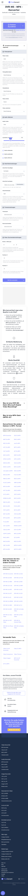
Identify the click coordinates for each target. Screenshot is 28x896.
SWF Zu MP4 (6, 545)
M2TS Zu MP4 (17, 549)
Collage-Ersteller (5, 837)
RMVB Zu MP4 (18, 526)
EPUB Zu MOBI (4, 798)
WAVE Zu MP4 (7, 467)
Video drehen (6, 98)
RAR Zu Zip (4, 808)
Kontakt (3, 874)
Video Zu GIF (4, 750)
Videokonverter (4, 755)
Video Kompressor (8, 654)
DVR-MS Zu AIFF (7, 593)
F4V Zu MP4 (17, 506)
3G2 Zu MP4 (17, 522)
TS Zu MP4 (6, 522)
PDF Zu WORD (4, 793)
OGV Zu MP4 (17, 490)
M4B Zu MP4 (6, 463)
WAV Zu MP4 (17, 478)
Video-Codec (6, 55)
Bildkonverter (4, 786)
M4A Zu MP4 (6, 475)
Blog (2, 864)
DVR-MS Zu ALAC (7, 585)
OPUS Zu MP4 (7, 459)
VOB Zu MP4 (6, 529)
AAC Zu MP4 (17, 486)
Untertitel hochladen (7, 181)
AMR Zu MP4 (17, 482)
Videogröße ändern (7, 72)
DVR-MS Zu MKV (18, 601)
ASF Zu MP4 (6, 526)
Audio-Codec (6, 121)
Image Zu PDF (4, 784)
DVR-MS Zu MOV (7, 609)
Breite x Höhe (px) (7, 241)
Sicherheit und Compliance (7, 872)
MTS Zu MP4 (6, 549)
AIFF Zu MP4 (6, 490)
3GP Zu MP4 (17, 494)
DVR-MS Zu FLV (18, 605)
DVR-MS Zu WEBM (8, 601)
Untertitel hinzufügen (8, 168)
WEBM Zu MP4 (7, 498)
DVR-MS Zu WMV (7, 605)
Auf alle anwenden (12, 280)
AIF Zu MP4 (17, 451)
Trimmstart (5, 211)
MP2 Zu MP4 (17, 467)
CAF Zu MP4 (6, 451)
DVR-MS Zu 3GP (18, 597)
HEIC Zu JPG (4, 781)
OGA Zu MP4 (17, 463)
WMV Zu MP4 (6, 502)
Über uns (3, 863)
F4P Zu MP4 (6, 510)
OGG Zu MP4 (17, 471)
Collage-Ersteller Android (7, 851)
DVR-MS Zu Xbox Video (7, 615)
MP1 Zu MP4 (17, 447)
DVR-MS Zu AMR (18, 585)
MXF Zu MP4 (6, 514)
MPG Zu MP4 (17, 533)
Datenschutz (4, 869)
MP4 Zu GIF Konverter (17, 659)
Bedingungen (4, 870)
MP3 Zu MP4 (6, 486)
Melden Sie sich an (20, 30)
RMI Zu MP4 (17, 439)
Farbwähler (3, 844)
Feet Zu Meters (4, 827)
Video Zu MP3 (17, 648)
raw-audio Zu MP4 (8, 471)
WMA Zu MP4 (6, 478)
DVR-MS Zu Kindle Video (19, 610)
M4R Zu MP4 (17, 455)
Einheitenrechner (5, 830)
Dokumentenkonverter (6, 801)
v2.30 (13, 883)
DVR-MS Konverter (8, 574)
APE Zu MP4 (17, 459)
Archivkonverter (5, 815)
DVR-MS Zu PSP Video (7, 621)
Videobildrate (6, 88)
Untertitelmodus (6, 190)
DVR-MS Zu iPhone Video (8, 627)
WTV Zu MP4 (6, 518)
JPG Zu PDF (4, 776)
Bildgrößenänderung (6, 839)
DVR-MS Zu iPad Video (18, 615)
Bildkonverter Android (6, 856)
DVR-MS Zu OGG (18, 574)
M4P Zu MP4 (6, 439)
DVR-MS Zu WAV (18, 581)
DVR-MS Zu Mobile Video (19, 627)
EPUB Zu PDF (4, 796)
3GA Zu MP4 (17, 435)
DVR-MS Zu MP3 (7, 589)
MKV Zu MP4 (17, 498)
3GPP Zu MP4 (6, 533)
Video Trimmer (18, 654)
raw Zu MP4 (17, 443)
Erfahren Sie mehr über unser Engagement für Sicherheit (14, 693)
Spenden (3, 866)
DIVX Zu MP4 (17, 529)
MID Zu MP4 (6, 455)
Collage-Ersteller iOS (6, 854)
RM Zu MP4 (6, 537)
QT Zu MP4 (17, 537)
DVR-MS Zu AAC (18, 589)
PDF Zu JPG (4, 779)
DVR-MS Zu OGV (18, 593)
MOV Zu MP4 (6, 506)
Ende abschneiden (7, 223)
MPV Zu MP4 (17, 518)
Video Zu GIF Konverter (6, 649)
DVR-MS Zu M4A (7, 578)
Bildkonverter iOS (5, 859)
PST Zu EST (4, 810)
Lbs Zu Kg (3, 822)
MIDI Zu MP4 (6, 443)
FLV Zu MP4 (17, 502)
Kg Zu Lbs (3, 825)
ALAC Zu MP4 (6, 482)
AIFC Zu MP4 (6, 447)
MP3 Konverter (4, 762)
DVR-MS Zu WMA (7, 581)
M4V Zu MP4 (6, 541)
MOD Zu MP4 (17, 541)
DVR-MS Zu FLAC (18, 578)
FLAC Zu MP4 (17, 475)
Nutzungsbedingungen (13, 37)
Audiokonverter (5, 769)
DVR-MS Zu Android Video (17, 621)
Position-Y (5, 265)
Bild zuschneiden (5, 842)
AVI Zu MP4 (6, 494)
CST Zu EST (4, 813)
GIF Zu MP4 (6, 664)
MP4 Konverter (7, 435)
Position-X (5, 255)
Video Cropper (7, 658)
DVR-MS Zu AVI (7, 597)
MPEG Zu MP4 (17, 545)
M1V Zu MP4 (17, 510)
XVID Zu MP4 (17, 514)
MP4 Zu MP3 (4, 764)
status (2, 876)
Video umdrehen (6, 108)
